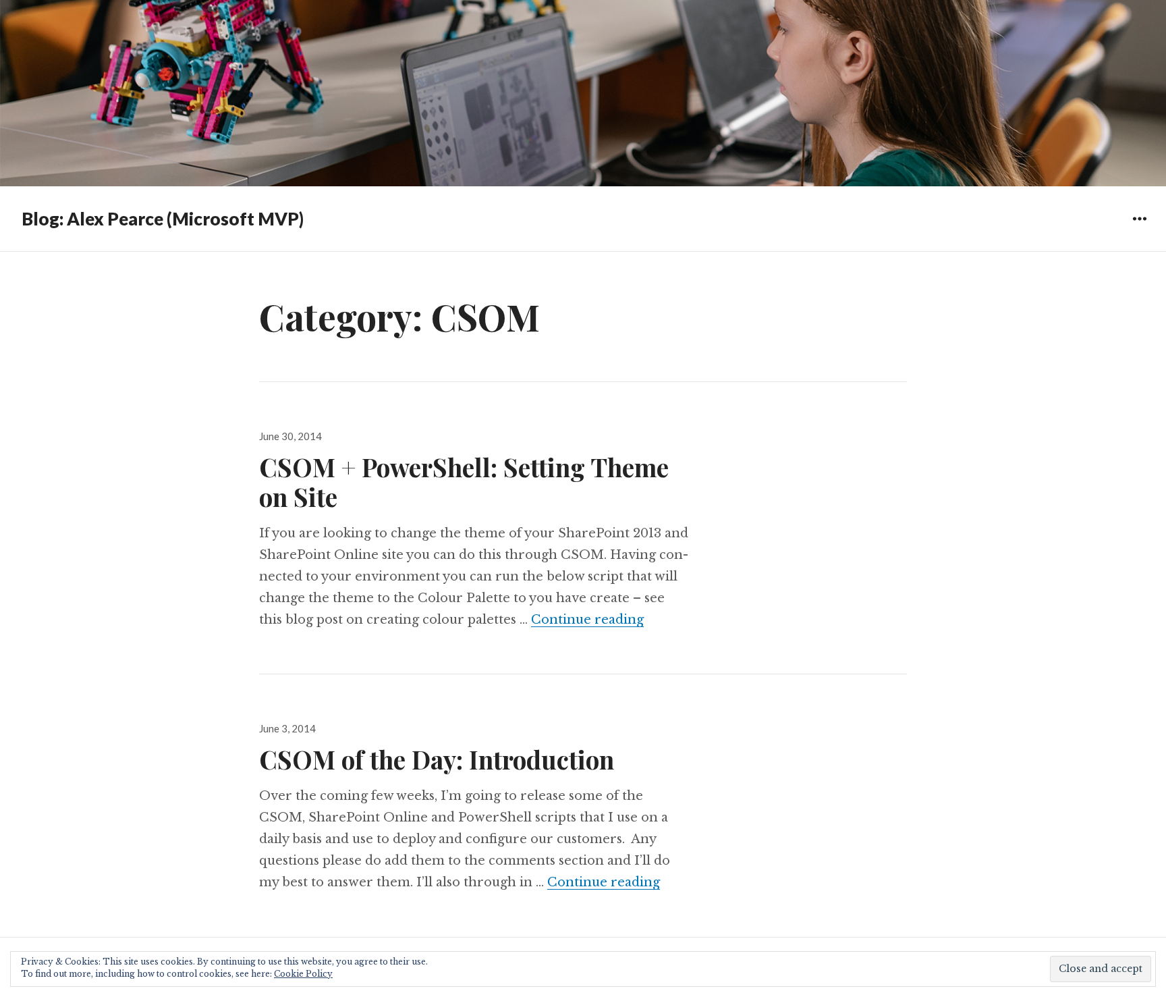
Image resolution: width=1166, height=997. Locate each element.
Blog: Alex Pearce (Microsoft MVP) (163, 219)
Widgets (1139, 228)
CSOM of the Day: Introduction (436, 759)
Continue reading (587, 619)
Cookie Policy (303, 974)
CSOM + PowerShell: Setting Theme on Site (464, 481)
